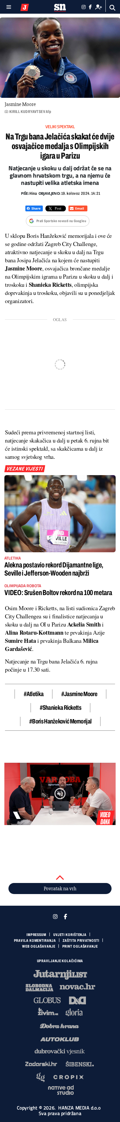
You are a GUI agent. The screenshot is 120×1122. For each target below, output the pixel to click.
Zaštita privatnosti (81, 941)
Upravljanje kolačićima (60, 961)
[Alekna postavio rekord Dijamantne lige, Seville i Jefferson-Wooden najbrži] (60, 513)
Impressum (36, 935)
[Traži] (112, 7)
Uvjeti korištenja (70, 935)
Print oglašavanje (80, 946)
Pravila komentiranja (35, 941)
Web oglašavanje (38, 946)
